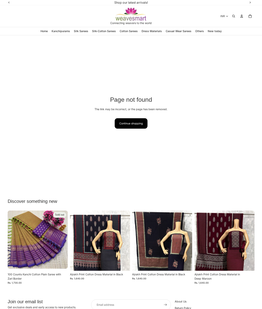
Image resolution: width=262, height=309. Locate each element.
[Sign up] (165, 304)
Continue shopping (131, 123)
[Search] (233, 16)
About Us (180, 301)
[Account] (241, 16)
